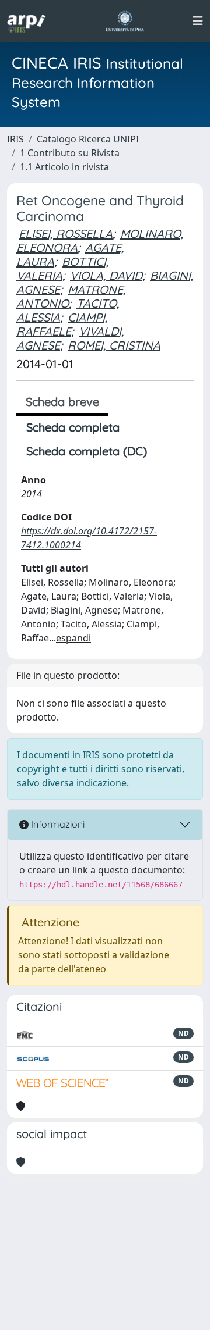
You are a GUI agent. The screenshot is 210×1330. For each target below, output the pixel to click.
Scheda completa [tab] (73, 427)
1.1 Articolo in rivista (64, 167)
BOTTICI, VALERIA (62, 268)
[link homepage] (32, 21)
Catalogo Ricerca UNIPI (88, 139)
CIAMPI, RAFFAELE (61, 324)
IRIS (15, 139)
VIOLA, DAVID (106, 275)
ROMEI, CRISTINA (114, 345)
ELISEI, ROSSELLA (66, 233)
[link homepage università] (124, 21)
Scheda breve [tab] (62, 401)
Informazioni (57, 824)
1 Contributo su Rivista (70, 153)
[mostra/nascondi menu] (197, 21)
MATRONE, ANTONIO (70, 296)
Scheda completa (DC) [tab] (86, 451)
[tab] (167, 451)
